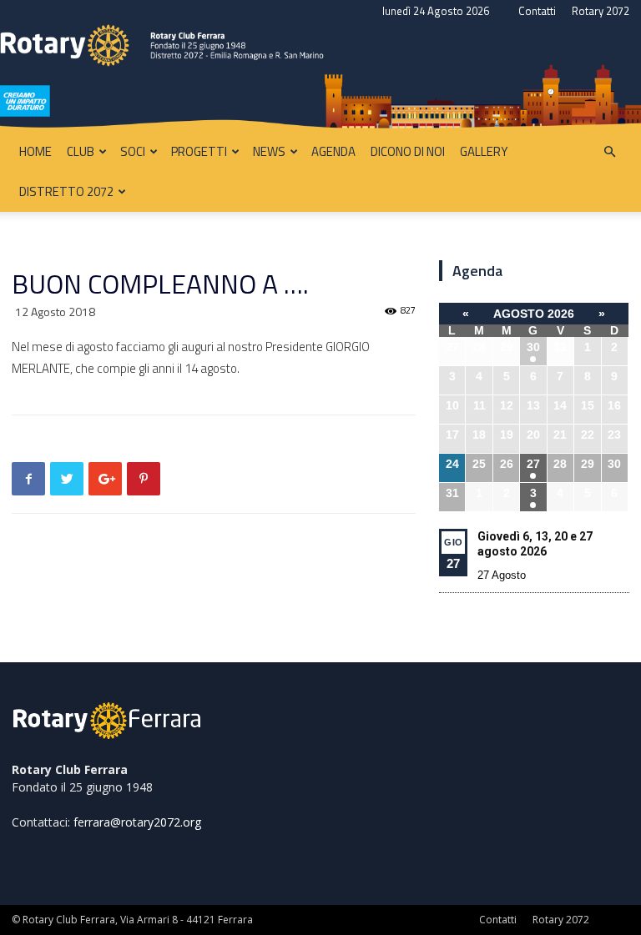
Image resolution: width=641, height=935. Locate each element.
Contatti (537, 11)
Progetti (199, 151)
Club (80, 151)
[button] (609, 152)
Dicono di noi (408, 151)
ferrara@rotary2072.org (137, 822)
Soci (132, 151)
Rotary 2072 (600, 11)
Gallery (483, 151)
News (269, 151)
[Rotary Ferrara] (320, 77)
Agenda (333, 151)
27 (533, 463)
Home (35, 151)
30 (533, 347)
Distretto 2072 (66, 191)
